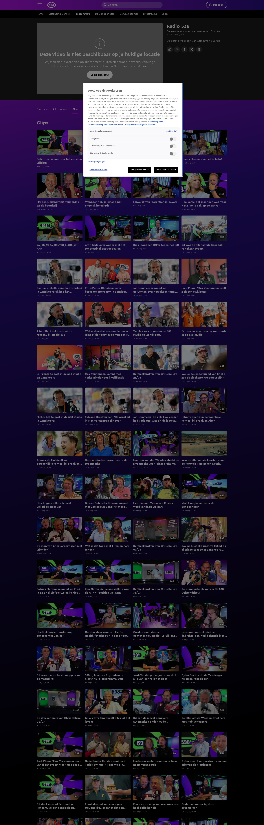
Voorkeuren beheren (98, 169)
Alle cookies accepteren (165, 170)
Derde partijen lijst (96, 161)
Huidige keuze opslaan (140, 170)
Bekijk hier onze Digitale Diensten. (140, 124)
